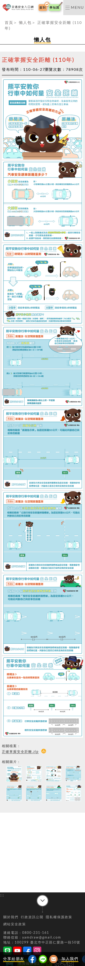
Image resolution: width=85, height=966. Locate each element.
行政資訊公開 (32, 917)
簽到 (42, 7)
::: (2, 18)
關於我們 (10, 917)
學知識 (55, 7)
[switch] (74, 7)
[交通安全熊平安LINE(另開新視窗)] (7, 952)
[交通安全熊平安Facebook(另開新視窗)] (27, 952)
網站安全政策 (14, 924)
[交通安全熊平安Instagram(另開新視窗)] (37, 952)
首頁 (9, 23)
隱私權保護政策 (59, 917)
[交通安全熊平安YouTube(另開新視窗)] (17, 952)
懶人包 (25, 23)
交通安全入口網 (19, 8)
